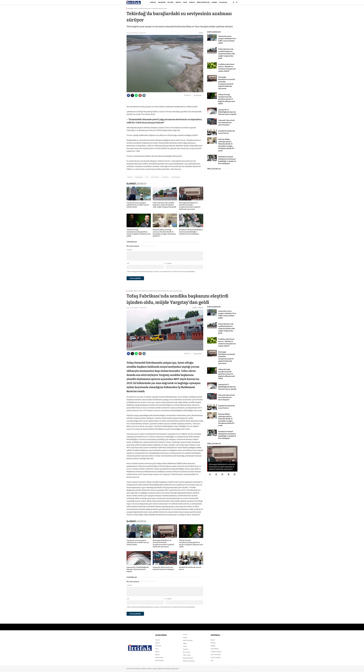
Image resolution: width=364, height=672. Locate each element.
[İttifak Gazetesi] (134, 4)
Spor (185, 2)
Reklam (213, 646)
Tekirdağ (166, 177)
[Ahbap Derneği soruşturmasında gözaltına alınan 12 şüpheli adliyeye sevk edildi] (139, 220)
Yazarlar (223, 2)
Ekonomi (161, 2)
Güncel (153, 2)
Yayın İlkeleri (215, 649)
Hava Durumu (159, 660)
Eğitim (157, 654)
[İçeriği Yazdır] (144, 95)
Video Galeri (187, 655)
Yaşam (185, 637)
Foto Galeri (186, 652)
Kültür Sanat (159, 657)
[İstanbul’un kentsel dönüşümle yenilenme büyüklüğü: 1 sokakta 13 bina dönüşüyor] (191, 220)
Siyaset (170, 2)
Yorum (129, 250)
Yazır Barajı (176, 177)
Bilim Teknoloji (203, 2)
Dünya (178, 2)
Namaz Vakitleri (188, 658)
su (147, 177)
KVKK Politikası (216, 657)
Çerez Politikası (216, 654)
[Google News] (197, 95)
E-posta (169, 263)
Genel (201, 32)
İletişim (213, 643)
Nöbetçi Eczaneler (189, 661)
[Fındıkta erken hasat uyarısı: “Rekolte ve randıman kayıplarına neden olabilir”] (212, 68)
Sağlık (192, 2)
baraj (130, 177)
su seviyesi (155, 177)
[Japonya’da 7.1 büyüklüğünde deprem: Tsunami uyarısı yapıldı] (212, 113)
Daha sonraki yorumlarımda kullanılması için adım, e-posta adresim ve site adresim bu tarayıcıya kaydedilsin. (161, 271)
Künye (213, 640)
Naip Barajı (139, 177)
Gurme (214, 2)
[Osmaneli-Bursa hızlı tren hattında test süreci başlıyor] (212, 124)
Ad (128, 263)
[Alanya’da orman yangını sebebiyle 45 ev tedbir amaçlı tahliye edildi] (139, 193)
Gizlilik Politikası (216, 652)
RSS (212, 660)
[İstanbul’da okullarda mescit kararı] (212, 135)
